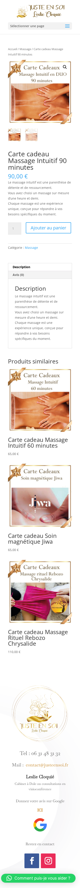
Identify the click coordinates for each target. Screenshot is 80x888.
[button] (65, 67)
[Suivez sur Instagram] (48, 860)
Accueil (12, 49)
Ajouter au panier (48, 228)
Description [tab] (21, 267)
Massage (25, 49)
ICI (40, 810)
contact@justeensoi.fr (46, 765)
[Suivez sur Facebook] (31, 860)
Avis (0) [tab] (18, 275)
